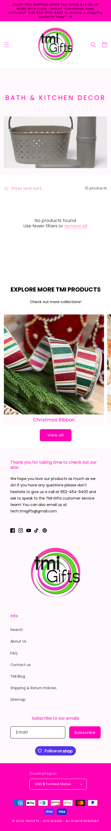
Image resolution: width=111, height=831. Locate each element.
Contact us (20, 664)
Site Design (52, 821)
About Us (18, 641)
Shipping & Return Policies (33, 688)
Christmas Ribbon (54, 420)
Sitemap (18, 699)
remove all (76, 226)
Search (16, 629)
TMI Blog (17, 676)
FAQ (14, 653)
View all (55, 435)
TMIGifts (32, 821)
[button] (6, 45)
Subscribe (85, 732)
